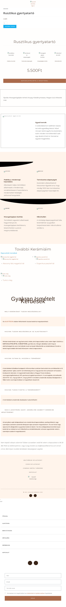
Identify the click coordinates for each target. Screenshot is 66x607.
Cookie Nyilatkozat (33, 464)
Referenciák (6, 545)
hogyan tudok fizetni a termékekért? (23, 390)
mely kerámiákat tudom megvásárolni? (23, 311)
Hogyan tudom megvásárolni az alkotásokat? (26, 331)
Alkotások (5, 523)
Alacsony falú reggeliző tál (13, 263)
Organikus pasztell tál (45, 263)
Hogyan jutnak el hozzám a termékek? (23, 358)
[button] (63, 3)
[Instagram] (35, 495)
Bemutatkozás (7, 530)
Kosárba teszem (10, 26)
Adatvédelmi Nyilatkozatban (36, 593)
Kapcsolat (33, 472)
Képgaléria (5, 538)
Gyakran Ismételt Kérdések (33, 468)
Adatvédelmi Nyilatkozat (33, 460)
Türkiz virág (7, 280)
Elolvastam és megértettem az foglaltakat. (29, 593)
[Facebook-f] (30, 495)
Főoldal (5, 516)
